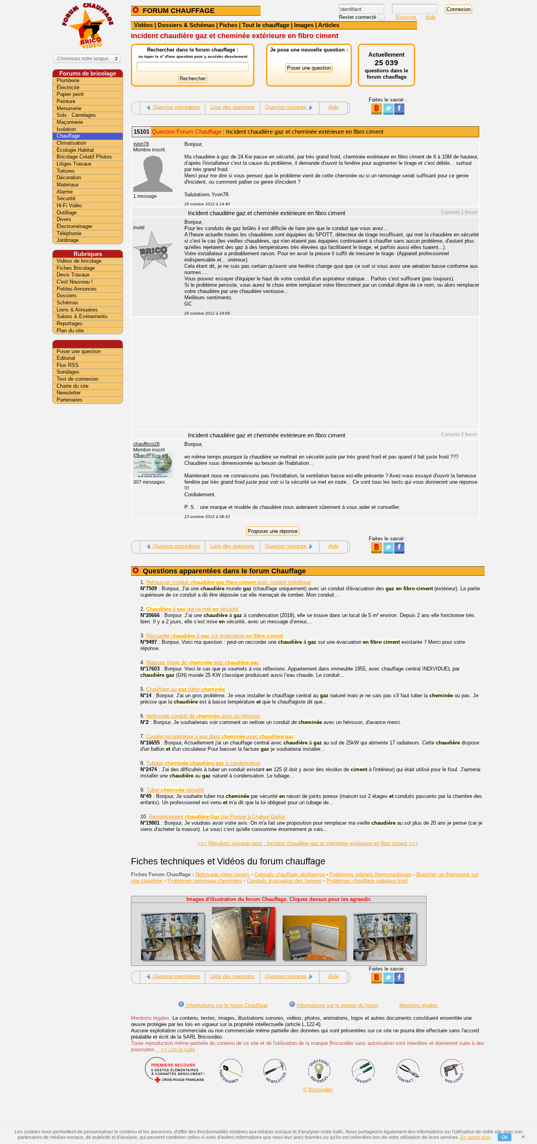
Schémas (67, 303)
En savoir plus (475, 1137)
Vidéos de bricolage (79, 261)
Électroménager (74, 226)
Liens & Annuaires (77, 310)
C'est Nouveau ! (75, 282)
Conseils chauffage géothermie (289, 874)
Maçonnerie (70, 122)
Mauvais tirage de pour (202, 662)
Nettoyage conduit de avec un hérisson (203, 716)
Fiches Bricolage (76, 268)
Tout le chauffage (265, 25)
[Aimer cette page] (399, 113)
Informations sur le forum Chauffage (226, 1005)
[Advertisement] (327, 374)
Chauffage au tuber (185, 689)
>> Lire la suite (175, 1049)
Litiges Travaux (74, 164)
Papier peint (70, 94)
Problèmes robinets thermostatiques (370, 874)
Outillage (67, 213)
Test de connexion (77, 379)
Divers (64, 219)
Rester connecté (358, 17)
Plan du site (70, 330)
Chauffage (68, 136)
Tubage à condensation (203, 763)
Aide (430, 17)
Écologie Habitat (75, 150)
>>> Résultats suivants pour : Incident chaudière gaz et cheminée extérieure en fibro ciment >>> (307, 843)
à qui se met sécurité (192, 609)
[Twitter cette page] (388, 113)
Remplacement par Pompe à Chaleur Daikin (217, 817)
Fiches (228, 25)
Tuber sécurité (175, 790)
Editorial (66, 358)
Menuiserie (69, 108)
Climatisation (71, 143)
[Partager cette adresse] (376, 113)
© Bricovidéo (318, 1089)
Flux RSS (68, 365)
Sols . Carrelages (76, 115)
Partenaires (70, 400)
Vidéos (143, 25)
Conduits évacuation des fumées (284, 881)
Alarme (65, 192)
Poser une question (79, 351)
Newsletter (69, 393)
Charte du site (72, 386)
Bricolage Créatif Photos (84, 157)
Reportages (70, 323)
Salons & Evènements (82, 316)
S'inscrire (406, 17)
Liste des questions (232, 107)
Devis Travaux (73, 275)
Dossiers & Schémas (186, 25)
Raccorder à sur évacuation (214, 636)
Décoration (69, 178)
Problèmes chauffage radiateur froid (366, 881)
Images (304, 25)
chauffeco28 (146, 444)
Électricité (68, 87)
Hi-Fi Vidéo (69, 205)
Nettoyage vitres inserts (222, 874)
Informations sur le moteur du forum (336, 1005)
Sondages (68, 372)
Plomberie (68, 80)
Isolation (66, 129)
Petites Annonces (77, 289)
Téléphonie (69, 233)
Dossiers (67, 295)
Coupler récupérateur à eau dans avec (220, 736)
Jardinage (68, 240)
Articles (328, 25)
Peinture (66, 101)
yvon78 (141, 144)
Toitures (66, 171)
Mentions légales (418, 1005)
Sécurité (66, 198)
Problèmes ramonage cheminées (204, 881)
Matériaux (68, 185)
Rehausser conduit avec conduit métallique (228, 582)
